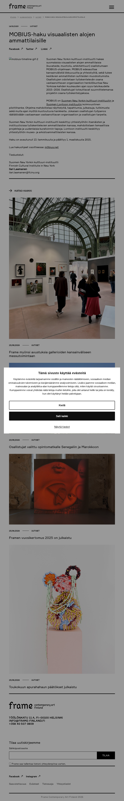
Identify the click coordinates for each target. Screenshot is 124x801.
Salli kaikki (62, 416)
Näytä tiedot (62, 426)
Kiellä (62, 405)
